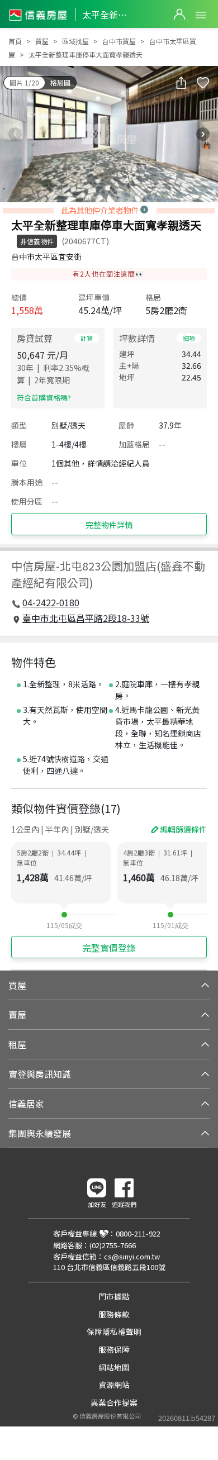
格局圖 (60, 82)
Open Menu (201, 15)
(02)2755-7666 (112, 1245)
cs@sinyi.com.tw (132, 1256)
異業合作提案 (114, 1402)
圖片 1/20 (24, 82)
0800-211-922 (138, 1233)
